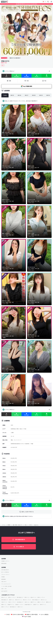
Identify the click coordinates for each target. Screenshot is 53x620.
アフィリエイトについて (5, 583)
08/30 (48, 95)
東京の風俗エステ (20, 597)
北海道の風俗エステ (28, 604)
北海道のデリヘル (10, 604)
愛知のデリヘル (33, 597)
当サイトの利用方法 (5, 572)
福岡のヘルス (3, 604)
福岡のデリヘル (33, 602)
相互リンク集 (3, 588)
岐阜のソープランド (5, 606)
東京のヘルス (26, 597)
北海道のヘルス (36, 604)
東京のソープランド (12, 597)
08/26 (19, 95)
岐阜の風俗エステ (13, 606)
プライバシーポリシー (5, 574)
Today (5, 95)
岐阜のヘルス (20, 606)
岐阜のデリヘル (43, 604)
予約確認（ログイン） (5, 561)
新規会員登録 (3, 563)
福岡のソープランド (41, 602)
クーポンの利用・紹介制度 (6, 586)
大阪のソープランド (12, 602)
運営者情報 (3, 579)
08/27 (26, 95)
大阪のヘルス (26, 602)
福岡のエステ (48, 602)
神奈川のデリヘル (18, 599)
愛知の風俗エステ (4, 599)
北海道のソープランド (19, 604)
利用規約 (3, 576)
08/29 (41, 95)
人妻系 (2, 65)
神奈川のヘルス (44, 599)
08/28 (33, 95)
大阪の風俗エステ (20, 602)
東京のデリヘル (4, 597)
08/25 (12, 95)
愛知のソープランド (41, 597)
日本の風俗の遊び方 (20, 539)
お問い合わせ (3, 581)
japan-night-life (4, 591)
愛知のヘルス (11, 599)
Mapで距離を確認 (27, 86)
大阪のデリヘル (4, 602)
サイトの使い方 (20, 546)
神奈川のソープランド (27, 599)
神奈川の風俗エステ (36, 599)
